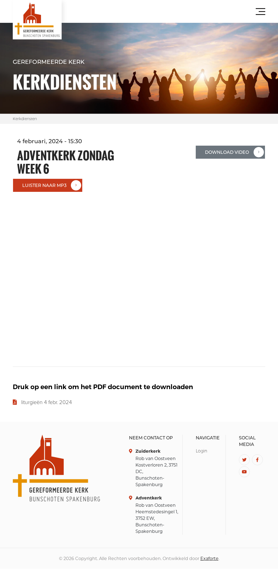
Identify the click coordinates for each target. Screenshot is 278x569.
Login (201, 451)
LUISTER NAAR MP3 (44, 185)
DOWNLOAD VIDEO (227, 152)
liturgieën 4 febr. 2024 (46, 402)
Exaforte (209, 558)
